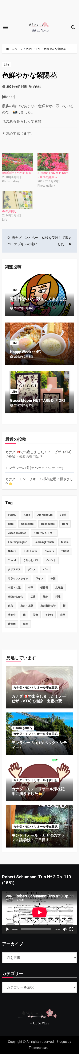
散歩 (45, 596)
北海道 (59, 587)
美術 (35, 614)
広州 (33, 596)
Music (64, 542)
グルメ (32, 569)
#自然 (37, 86)
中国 (53, 578)
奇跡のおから (15, 596)
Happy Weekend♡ (26, 352)
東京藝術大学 (48, 605)
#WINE (12, 514)
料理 (57, 596)
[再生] (7, 929)
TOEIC (65, 551)
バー (45, 569)
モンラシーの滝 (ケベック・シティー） (35, 468)
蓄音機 (12, 623)
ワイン (39, 578)
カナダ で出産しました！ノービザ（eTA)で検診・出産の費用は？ (39, 701)
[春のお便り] (17, 200)
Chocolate (27, 523)
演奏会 (12, 614)
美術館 (49, 614)
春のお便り (9, 211)
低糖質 (44, 587)
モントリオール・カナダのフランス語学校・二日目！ (38, 837)
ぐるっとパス (30, 560)
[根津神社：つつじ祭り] (17, 162)
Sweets (49, 551)
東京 (10, 605)
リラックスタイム (18, 578)
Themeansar (38, 1048)
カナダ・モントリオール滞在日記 (35, 687)
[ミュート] (65, 929)
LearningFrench (44, 542)
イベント (51, 560)
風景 (25, 623)
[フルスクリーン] (71, 929)
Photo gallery (22, 728)
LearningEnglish (17, 542)
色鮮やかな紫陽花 (29, 75)
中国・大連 (14, 587)
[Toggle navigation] (5, 27)
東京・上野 (26, 605)
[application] (39, 912)
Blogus (61, 1042)
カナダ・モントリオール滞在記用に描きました (38, 791)
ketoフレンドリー (44, 533)
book (63, 514)
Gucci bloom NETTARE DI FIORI (37, 400)
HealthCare (48, 523)
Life (6, 64)
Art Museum (44, 514)
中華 (30, 587)
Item (65, 523)
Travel (12, 560)
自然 (62, 614)
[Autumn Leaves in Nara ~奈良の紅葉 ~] (53, 162)
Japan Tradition (17, 533)
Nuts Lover (30, 551)
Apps (27, 514)
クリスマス (14, 569)
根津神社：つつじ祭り (17, 173)
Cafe (11, 523)
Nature (12, 551)
